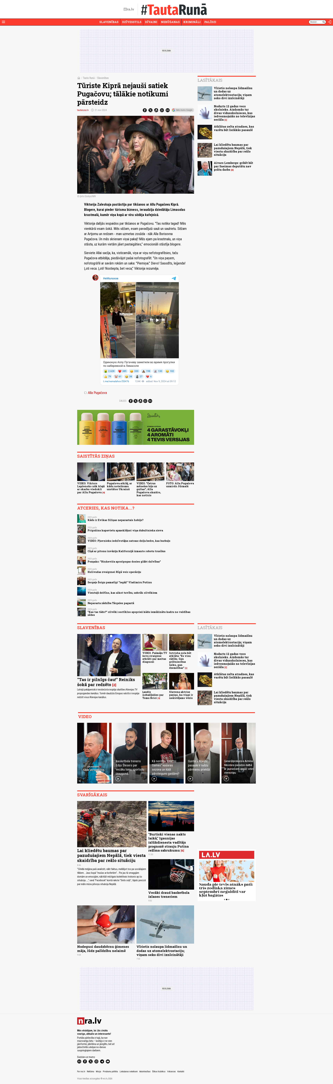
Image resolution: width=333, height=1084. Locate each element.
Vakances (171, 1071)
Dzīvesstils (131, 22)
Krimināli (192, 22)
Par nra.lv (81, 1071)
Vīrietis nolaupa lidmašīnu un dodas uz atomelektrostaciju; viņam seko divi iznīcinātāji (233, 93)
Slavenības (108, 22)
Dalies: (123, 400)
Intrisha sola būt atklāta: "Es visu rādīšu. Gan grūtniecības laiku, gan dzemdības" (180, 660)
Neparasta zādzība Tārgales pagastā (111, 603)
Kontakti (180, 1071)
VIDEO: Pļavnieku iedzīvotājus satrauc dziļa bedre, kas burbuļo (129, 540)
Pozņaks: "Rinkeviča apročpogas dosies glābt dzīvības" (124, 561)
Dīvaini (151, 22)
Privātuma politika (110, 1071)
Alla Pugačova (95, 393)
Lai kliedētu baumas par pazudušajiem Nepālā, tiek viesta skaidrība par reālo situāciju (233, 149)
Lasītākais (210, 80)
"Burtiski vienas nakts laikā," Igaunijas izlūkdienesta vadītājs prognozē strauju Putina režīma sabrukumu (168, 842)
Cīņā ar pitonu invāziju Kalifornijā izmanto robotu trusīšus (126, 551)
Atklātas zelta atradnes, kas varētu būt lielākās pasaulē (234, 128)
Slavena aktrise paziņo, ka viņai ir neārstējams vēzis (181, 695)
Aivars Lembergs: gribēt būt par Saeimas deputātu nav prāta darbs (233, 166)
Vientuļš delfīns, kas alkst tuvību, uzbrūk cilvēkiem (122, 592)
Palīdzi (210, 22)
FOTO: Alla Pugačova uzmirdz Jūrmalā (180, 485)
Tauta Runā (89, 78)
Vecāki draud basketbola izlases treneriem (168, 894)
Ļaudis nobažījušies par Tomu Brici (153, 695)
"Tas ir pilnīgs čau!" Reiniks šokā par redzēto (106, 682)
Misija (98, 1071)
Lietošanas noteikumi (129, 1071)
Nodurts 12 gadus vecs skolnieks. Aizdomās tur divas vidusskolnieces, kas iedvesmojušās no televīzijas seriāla (234, 112)
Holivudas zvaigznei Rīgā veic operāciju (114, 572)
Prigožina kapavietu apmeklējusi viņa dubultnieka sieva (125, 530)
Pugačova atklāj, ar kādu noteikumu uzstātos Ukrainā (119, 486)
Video (85, 716)
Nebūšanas (170, 22)
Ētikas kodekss (158, 1071)
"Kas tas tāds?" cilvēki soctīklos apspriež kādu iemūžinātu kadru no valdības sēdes (139, 613)
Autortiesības (145, 1071)
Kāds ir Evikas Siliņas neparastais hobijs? (115, 520)
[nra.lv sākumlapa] (129, 9)
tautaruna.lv (83, 110)
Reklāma (90, 1071)
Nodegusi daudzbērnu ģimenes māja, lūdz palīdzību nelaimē (103, 948)
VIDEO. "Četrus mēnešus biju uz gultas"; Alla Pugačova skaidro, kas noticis (148, 489)
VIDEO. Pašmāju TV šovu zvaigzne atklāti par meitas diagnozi (154, 657)
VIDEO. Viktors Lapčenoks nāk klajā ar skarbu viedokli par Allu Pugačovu (91, 488)
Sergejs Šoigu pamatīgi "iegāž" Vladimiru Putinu (120, 582)
